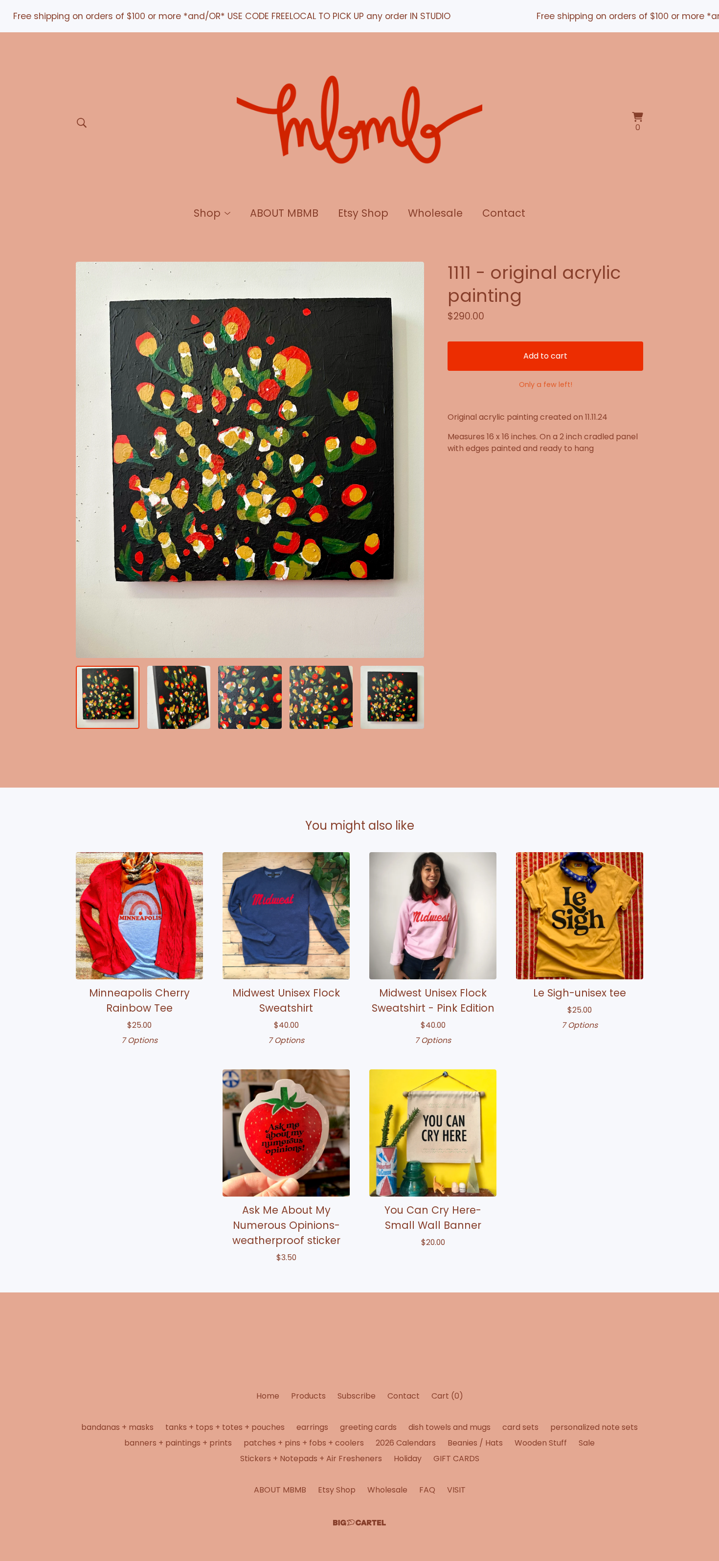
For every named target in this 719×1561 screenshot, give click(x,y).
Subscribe (356, 1396)
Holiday (408, 1458)
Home (267, 1396)
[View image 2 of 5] (179, 697)
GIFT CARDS (456, 1458)
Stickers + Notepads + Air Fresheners (311, 1458)
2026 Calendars (406, 1442)
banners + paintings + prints (178, 1442)
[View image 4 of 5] (321, 697)
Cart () (447, 1396)
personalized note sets (594, 1427)
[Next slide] (410, 460)
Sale (587, 1442)
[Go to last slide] (89, 460)
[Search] (81, 123)
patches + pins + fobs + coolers (304, 1442)
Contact (503, 213)
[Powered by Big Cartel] (359, 1523)
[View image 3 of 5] (250, 697)
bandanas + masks (117, 1427)
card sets (520, 1427)
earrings (312, 1427)
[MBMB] (359, 123)
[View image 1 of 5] (107, 697)
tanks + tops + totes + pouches (225, 1427)
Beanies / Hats (475, 1442)
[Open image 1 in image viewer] (250, 460)
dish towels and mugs (449, 1427)
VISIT (456, 1489)
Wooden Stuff (541, 1442)
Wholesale (435, 213)
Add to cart (545, 356)
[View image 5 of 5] (392, 697)
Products (308, 1396)
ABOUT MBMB (284, 213)
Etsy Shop (363, 213)
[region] (359, 16)
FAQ (427, 1489)
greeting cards (368, 1427)
